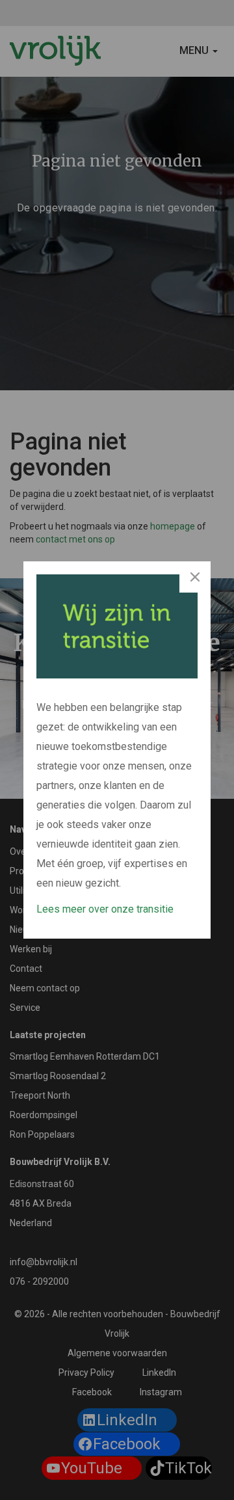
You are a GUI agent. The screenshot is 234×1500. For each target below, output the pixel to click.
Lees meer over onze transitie (105, 909)
